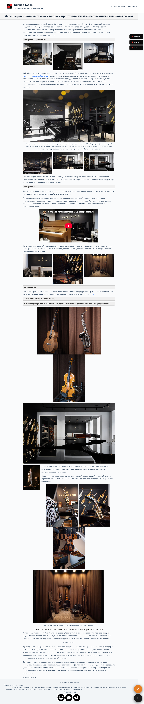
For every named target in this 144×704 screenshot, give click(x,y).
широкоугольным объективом (36, 76)
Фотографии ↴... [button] (30, 187)
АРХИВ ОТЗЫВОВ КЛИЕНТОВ (25, 689)
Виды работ (132, 6)
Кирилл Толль (23, 5)
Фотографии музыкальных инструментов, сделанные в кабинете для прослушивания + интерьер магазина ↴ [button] (68, 304)
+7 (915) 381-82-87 (69, 692)
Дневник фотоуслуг (118, 6)
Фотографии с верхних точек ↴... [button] (36, 40)
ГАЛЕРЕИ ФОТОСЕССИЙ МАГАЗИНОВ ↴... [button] (40, 299)
